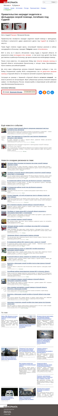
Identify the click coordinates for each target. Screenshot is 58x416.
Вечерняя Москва (16, 92)
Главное (6, 8)
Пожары (43, 8)
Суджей (43, 41)
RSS (9, 414)
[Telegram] (48, 92)
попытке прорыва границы (46, 61)
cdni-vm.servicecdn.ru (8, 30)
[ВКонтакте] (40, 92)
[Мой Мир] (52, 92)
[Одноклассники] (44, 92)
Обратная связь (7, 411)
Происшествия (34, 8)
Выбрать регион (7, 412)
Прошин (13, 35)
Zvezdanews (42, 49)
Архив (12, 8)
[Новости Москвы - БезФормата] (9, 2)
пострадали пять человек (22, 55)
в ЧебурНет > (8, 10)
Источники (19, 8)
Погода (26, 8)
